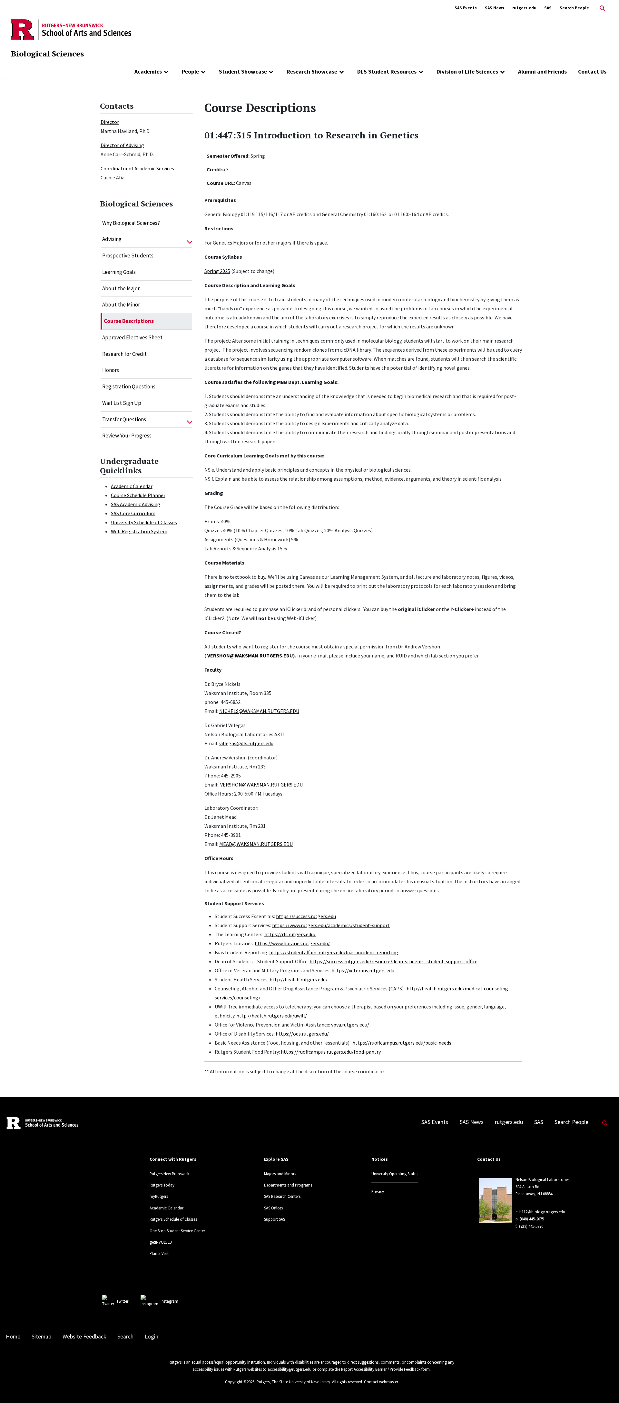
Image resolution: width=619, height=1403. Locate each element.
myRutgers (159, 1196)
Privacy (377, 1191)
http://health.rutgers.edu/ (299, 979)
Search (125, 1336)
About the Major (121, 288)
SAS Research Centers (282, 1196)
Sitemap (41, 1336)
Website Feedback (84, 1336)
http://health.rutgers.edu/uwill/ (271, 1015)
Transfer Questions (124, 419)
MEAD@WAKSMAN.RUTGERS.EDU (256, 844)
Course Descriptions (129, 321)
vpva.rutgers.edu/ (350, 1024)
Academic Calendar (131, 486)
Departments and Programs (288, 1185)
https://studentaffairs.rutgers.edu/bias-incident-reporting (333, 952)
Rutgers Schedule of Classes (173, 1219)
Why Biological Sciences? (131, 222)
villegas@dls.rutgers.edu (246, 743)
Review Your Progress (127, 435)
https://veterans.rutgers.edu (362, 970)
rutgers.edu (524, 8)
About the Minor (121, 304)
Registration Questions (128, 386)
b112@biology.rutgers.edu (542, 1211)
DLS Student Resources (387, 71)
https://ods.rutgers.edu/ (302, 1033)
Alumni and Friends (542, 71)
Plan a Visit (159, 1253)
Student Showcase (243, 71)
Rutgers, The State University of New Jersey (293, 1381)
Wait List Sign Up (121, 402)
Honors (110, 370)
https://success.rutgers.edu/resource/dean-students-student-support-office (393, 961)
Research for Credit (124, 353)
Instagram (169, 1301)
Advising (112, 239)
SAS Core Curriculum (133, 513)
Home (13, 1336)
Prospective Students (127, 255)
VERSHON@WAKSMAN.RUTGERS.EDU (250, 655)
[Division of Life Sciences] (502, 71)
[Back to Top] (605, 1387)
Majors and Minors (280, 1173)
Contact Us (592, 71)
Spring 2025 (217, 271)
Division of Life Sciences (467, 71)
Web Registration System (139, 531)
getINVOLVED (161, 1242)
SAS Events (466, 8)
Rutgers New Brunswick (169, 1173)
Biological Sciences (47, 53)
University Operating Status (394, 1173)
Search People (574, 8)
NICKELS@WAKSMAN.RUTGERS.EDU (259, 711)
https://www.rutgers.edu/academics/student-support (331, 925)
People (190, 71)
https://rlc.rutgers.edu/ (290, 934)
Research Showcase (312, 71)
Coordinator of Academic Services (137, 168)
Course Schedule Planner (138, 495)
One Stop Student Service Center (177, 1230)
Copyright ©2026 (239, 1381)
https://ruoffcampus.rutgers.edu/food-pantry (331, 1051)
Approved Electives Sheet (132, 337)
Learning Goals (119, 272)
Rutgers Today (162, 1185)
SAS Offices (273, 1207)
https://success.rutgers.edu (306, 916)
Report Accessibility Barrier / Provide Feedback (380, 1369)
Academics (148, 71)
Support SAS (274, 1219)
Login (151, 1336)
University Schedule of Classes (144, 522)
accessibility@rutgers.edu (289, 1369)
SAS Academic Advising (135, 504)
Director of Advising (122, 145)
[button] (189, 239)
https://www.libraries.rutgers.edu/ (292, 943)
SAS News (494, 8)
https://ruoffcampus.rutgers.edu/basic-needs (401, 1042)
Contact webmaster (381, 1381)
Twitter (122, 1301)
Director (110, 122)
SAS (548, 8)
